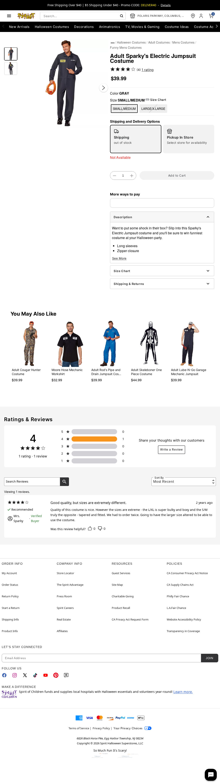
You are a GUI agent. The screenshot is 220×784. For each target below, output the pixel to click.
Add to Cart (177, 175)
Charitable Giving (123, 596)
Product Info (10, 631)
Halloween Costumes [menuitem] (52, 27)
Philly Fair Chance (178, 596)
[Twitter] (25, 675)
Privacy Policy (101, 728)
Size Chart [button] (158, 99)
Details (166, 5)
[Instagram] (14, 675)
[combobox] (82, 16)
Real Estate (64, 619)
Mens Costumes (183, 42)
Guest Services (121, 573)
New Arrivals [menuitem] (19, 27)
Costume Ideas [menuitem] (177, 27)
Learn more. (183, 692)
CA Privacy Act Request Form (130, 619)
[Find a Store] (193, 16)
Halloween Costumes (131, 42)
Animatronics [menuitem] (109, 27)
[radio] (135, 139)
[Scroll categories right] (217, 26)
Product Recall (121, 608)
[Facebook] (4, 675)
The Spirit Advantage (70, 585)
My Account (9, 573)
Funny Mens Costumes (126, 47)
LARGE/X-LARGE (153, 108)
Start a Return (11, 608)
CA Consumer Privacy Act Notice (187, 573)
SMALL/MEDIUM (124, 108)
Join (209, 658)
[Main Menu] (9, 16)
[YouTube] (45, 675)
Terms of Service (79, 728)
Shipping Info (10, 619)
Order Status (10, 585)
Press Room (64, 596)
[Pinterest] (55, 675)
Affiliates (62, 631)
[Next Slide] (103, 87)
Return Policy (10, 596)
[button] (63, 83)
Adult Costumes (159, 42)
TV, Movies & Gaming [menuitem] (142, 27)
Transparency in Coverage (183, 631)
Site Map (117, 585)
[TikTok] (35, 675)
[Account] (201, 16)
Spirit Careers (65, 608)
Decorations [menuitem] (84, 27)
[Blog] (66, 675)
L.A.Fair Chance (176, 608)
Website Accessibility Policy (184, 619)
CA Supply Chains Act (180, 585)
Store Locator (65, 573)
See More (119, 258)
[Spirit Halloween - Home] (26, 16)
